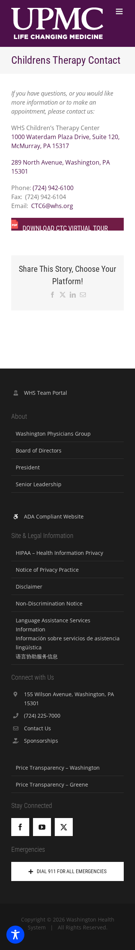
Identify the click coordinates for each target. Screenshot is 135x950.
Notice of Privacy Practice (47, 569)
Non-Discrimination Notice (49, 603)
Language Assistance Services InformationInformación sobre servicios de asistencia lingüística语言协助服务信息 (68, 638)
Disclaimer (29, 586)
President (28, 467)
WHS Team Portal (45, 392)
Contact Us (37, 728)
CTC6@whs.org (52, 206)
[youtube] (42, 827)
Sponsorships (41, 740)
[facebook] (20, 827)
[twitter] (64, 827)
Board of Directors (39, 450)
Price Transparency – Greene (52, 784)
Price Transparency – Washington (58, 767)
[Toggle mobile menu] (120, 11)
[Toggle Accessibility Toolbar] (15, 934)
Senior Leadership (39, 484)
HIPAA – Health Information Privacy (59, 552)
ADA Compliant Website (54, 516)
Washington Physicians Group (53, 433)
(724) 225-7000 (42, 715)
